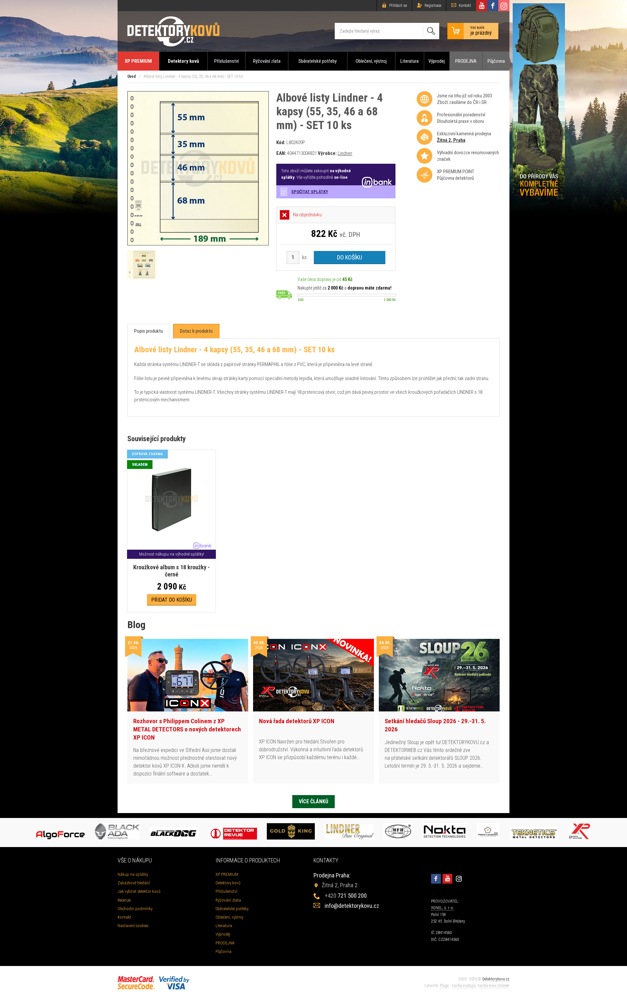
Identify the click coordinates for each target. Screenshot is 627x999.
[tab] (148, 331)
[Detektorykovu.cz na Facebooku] (492, 5)
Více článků (313, 801)
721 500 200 (346, 895)
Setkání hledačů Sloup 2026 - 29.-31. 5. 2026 (435, 725)
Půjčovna (496, 61)
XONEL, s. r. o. (442, 908)
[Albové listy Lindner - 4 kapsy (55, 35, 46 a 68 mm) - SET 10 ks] (198, 244)
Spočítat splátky (309, 191)
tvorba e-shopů (464, 985)
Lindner (345, 153)
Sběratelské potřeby (317, 61)
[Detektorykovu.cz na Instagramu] (503, 5)
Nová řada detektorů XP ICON (296, 721)
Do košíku (349, 257)
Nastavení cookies (133, 925)
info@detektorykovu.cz (352, 905)
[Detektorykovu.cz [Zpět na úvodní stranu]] (173, 31)
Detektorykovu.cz (495, 979)
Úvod (131, 76)
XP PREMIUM (138, 61)
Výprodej (436, 61)
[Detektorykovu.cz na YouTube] (481, 5)
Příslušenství (226, 61)
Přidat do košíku (171, 600)
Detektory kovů (183, 61)
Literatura (409, 61)
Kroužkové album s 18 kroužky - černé (171, 571)
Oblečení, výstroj (371, 61)
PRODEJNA (465, 61)
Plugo (444, 985)
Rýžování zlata (267, 61)
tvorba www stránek (493, 985)
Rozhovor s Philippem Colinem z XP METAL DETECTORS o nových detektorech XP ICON (187, 729)
